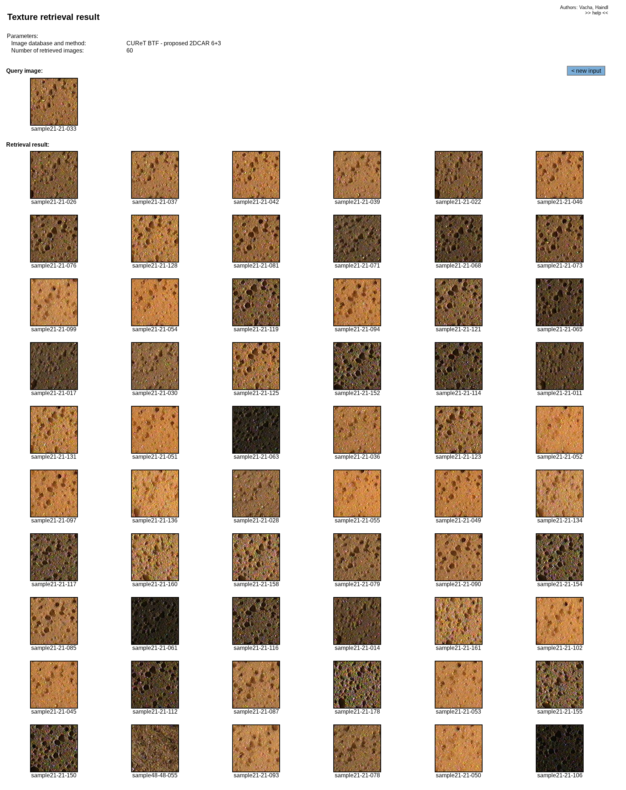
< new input (586, 71)
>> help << (596, 13)
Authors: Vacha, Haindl (584, 7)
